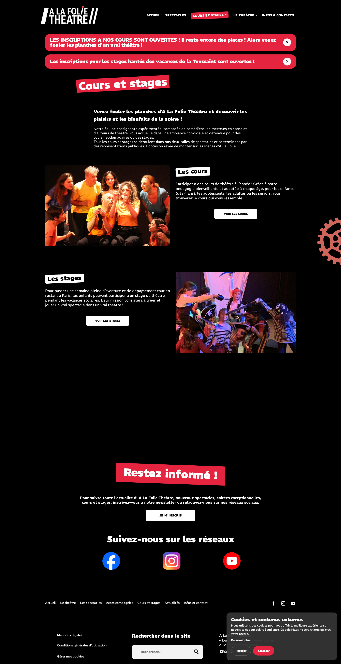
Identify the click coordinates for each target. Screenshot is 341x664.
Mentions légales (69, 635)
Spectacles (175, 15)
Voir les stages (107, 320)
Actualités (172, 603)
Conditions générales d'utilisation (82, 645)
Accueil (153, 15)
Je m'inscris (170, 515)
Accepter (264, 651)
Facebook (111, 561)
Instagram (172, 561)
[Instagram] (283, 603)
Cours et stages (208, 15)
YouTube (232, 561)
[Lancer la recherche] (196, 652)
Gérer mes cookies (70, 656)
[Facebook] (273, 603)
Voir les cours (236, 214)
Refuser (241, 651)
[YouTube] (293, 603)
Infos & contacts (278, 15)
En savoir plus (241, 640)
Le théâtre (243, 15)
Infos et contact (196, 603)
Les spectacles (91, 603)
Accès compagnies (119, 603)
